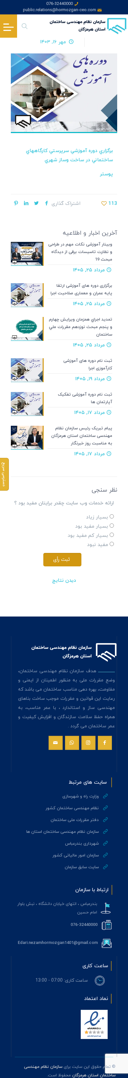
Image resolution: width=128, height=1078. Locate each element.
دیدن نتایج (64, 580)
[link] (94, 1024)
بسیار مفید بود (91, 526)
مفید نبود (97, 544)
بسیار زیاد (97, 517)
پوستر (106, 174)
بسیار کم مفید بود (88, 535)
